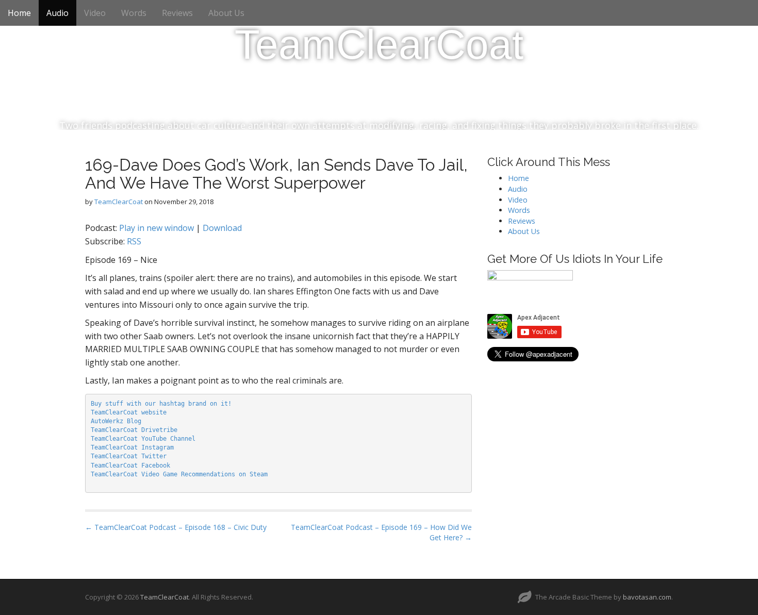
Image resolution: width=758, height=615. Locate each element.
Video (95, 13)
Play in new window (156, 228)
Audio (57, 13)
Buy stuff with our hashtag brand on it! (161, 403)
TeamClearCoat (379, 45)
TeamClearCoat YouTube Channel (143, 438)
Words (133, 13)
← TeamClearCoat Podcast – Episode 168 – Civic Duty (176, 527)
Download (222, 228)
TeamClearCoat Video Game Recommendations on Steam (179, 474)
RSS (134, 241)
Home (19, 13)
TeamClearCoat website (129, 412)
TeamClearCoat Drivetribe (134, 430)
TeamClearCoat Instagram (132, 447)
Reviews (177, 13)
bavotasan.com (647, 597)
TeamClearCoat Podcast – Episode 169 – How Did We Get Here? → (381, 532)
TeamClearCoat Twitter (129, 456)
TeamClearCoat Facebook (130, 465)
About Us (226, 13)
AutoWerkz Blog (116, 421)
